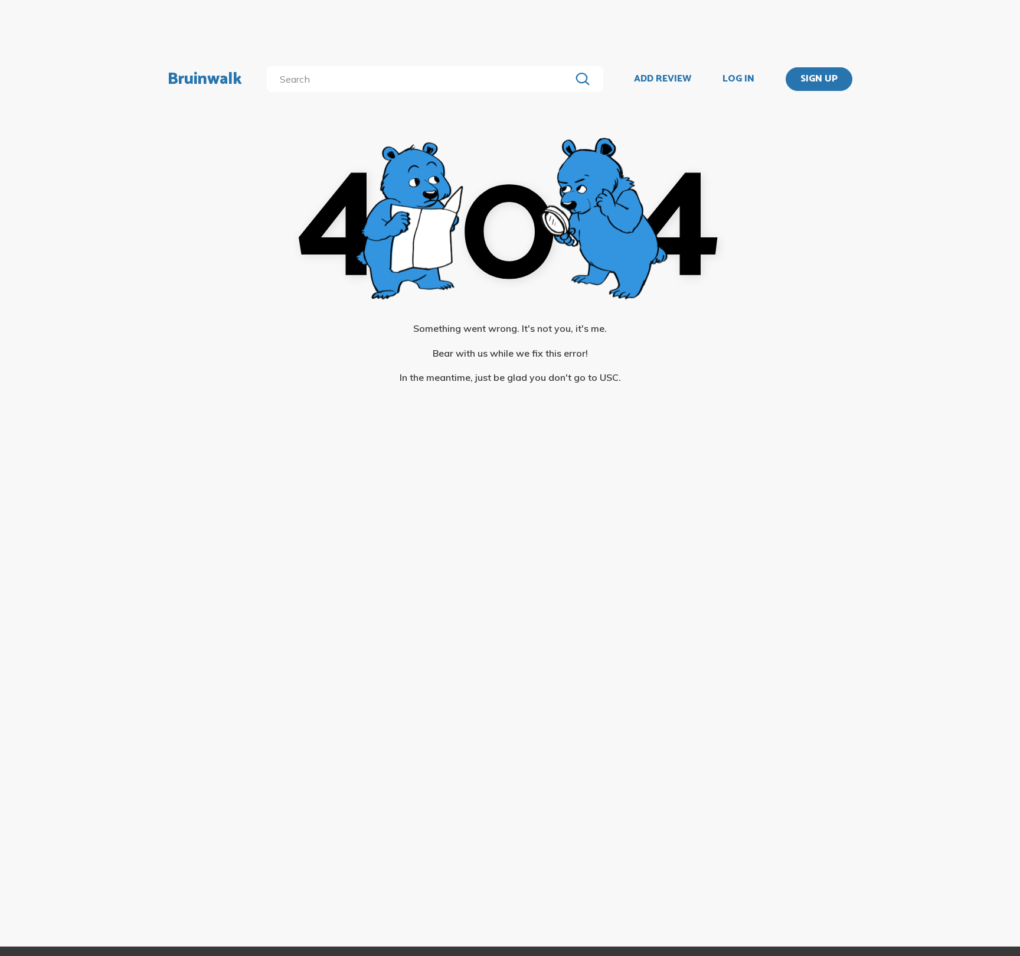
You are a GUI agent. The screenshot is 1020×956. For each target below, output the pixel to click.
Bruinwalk (205, 79)
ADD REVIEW (662, 79)
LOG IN (738, 79)
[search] (421, 79)
